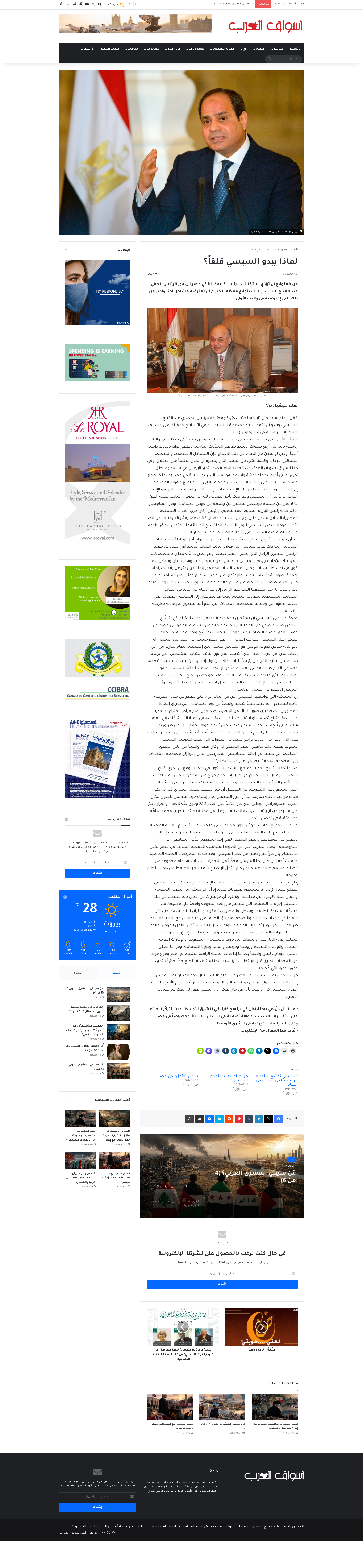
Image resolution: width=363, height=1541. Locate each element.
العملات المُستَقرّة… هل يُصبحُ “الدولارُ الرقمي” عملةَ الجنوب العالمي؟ (85, 1030)
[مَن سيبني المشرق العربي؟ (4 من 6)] (118, 1071)
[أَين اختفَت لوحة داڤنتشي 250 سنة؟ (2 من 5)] (118, 1052)
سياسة (279, 49)
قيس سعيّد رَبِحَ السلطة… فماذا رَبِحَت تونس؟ (116, 1178)
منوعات (133, 49)
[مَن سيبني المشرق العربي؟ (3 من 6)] (222, 1407)
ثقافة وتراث (196, 49)
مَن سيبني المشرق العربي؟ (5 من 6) (255, 1177)
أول (281, 250)
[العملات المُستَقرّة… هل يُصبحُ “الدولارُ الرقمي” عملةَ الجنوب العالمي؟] (118, 1032)
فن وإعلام (173, 49)
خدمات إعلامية (110, 49)
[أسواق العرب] (265, 26)
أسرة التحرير (79, 1533)
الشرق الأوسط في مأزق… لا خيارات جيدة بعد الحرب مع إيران (220, 4)
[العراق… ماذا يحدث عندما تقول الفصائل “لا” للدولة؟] (118, 1013)
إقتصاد (260, 49)
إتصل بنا (64, 1533)
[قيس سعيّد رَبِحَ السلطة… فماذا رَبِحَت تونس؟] (170, 1407)
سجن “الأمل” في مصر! (177, 1076)
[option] (222, 1176)
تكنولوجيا (152, 49)
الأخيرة (78, 973)
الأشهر (116, 973)
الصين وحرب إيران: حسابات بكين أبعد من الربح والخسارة (81, 1178)
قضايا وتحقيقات (223, 49)
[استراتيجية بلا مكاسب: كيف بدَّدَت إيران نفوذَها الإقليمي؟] (275, 1407)
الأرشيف (88, 49)
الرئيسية (295, 49)
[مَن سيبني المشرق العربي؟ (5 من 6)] (118, 994)
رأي (245, 49)
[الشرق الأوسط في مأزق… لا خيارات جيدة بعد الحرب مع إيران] (114, 1118)
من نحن (93, 1533)
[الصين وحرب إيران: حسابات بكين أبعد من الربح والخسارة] (80, 1160)
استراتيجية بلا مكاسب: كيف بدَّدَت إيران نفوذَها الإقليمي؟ (81, 1136)
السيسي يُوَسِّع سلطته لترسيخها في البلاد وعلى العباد (277, 1080)
